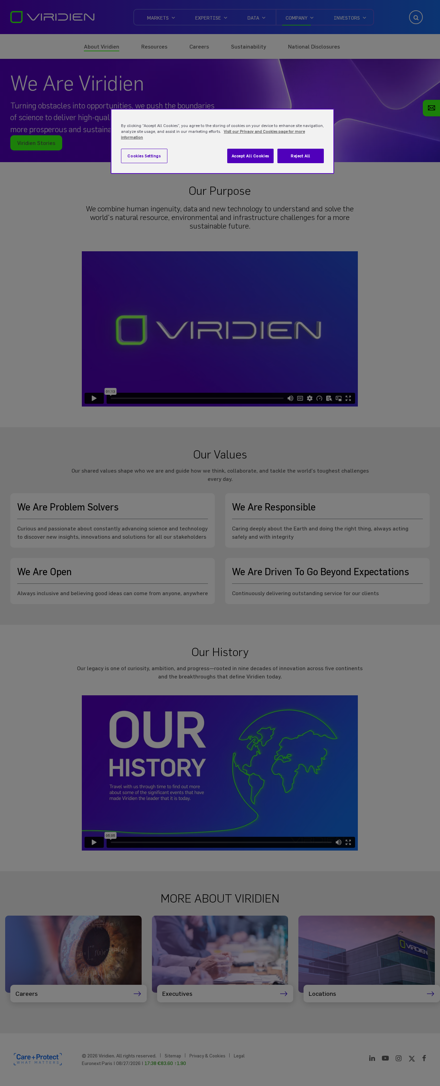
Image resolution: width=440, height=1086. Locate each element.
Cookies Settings (144, 156)
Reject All (300, 156)
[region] (222, 141)
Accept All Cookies (250, 156)
